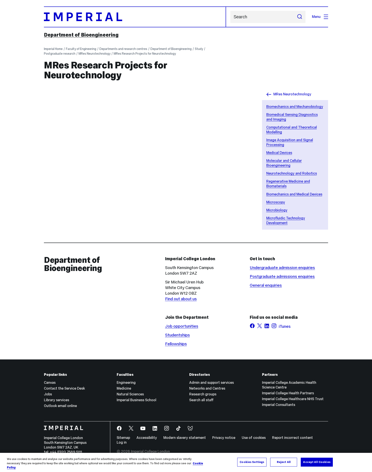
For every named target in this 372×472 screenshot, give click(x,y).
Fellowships (176, 343)
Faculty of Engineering (81, 49)
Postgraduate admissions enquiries (282, 276)
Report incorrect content (292, 437)
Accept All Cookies (316, 462)
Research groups (202, 394)
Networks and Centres (207, 388)
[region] (186, 462)
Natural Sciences (130, 394)
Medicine (124, 388)
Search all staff (201, 400)
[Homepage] (135, 16)
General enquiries (266, 285)
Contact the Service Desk (64, 388)
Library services (56, 400)
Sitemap (123, 437)
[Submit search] (299, 17)
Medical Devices (279, 152)
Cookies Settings (252, 462)
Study (199, 49)
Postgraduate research (59, 54)
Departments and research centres (123, 49)
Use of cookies (254, 437)
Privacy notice (223, 437)
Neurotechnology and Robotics (291, 173)
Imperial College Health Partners (288, 393)
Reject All (284, 462)
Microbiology (276, 210)
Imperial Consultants (278, 404)
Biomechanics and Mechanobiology (294, 106)
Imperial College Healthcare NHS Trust (293, 399)
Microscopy (275, 202)
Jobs (48, 394)
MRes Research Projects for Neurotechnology (145, 54)
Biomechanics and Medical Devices (294, 194)
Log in (122, 442)
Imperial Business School (136, 400)
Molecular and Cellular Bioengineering (284, 163)
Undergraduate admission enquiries (282, 267)
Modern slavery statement (184, 437)
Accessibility (146, 437)
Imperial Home (53, 49)
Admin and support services (211, 382)
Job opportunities (181, 326)
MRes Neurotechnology (94, 54)
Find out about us (181, 298)
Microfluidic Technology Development (285, 220)
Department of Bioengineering (81, 35)
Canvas (50, 382)
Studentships (177, 334)
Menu (316, 16)
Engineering (126, 382)
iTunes (285, 326)
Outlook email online (60, 406)
